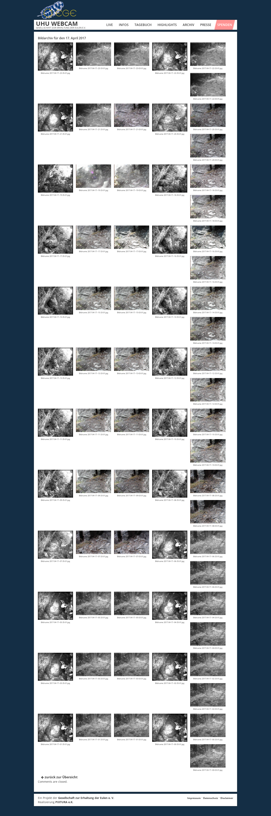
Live (109, 25)
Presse (205, 25)
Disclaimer (226, 798)
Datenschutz (210, 798)
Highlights (167, 25)
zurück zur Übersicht (61, 777)
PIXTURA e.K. (64, 802)
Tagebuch (143, 25)
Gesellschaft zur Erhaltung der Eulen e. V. (86, 798)
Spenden (224, 25)
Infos (124, 25)
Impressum (194, 798)
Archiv (188, 25)
